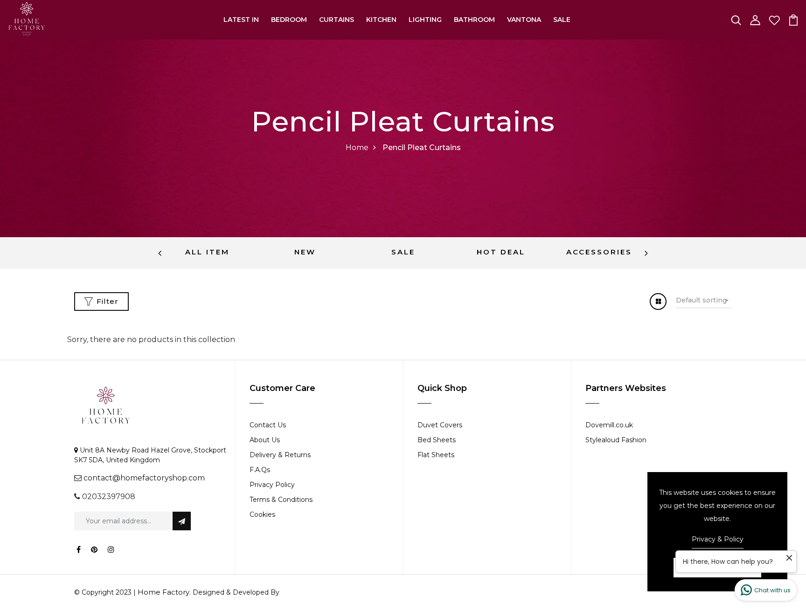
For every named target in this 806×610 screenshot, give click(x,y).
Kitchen (381, 19)
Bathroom (474, 19)
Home (357, 147)
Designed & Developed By (235, 592)
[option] (207, 253)
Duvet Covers (439, 425)
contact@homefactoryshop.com (144, 477)
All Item (207, 251)
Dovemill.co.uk (609, 425)
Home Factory (163, 592)
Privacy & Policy (717, 539)
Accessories (599, 251)
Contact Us (268, 425)
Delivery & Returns (280, 455)
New (305, 251)
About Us (265, 440)
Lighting (425, 19)
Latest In (241, 19)
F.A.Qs (260, 470)
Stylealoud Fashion (615, 440)
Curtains (336, 19)
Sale (561, 19)
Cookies (262, 514)
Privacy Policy (272, 484)
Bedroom (289, 19)
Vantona (524, 19)
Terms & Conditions (281, 499)
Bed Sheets (436, 440)
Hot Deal (501, 251)
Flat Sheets (435, 455)
